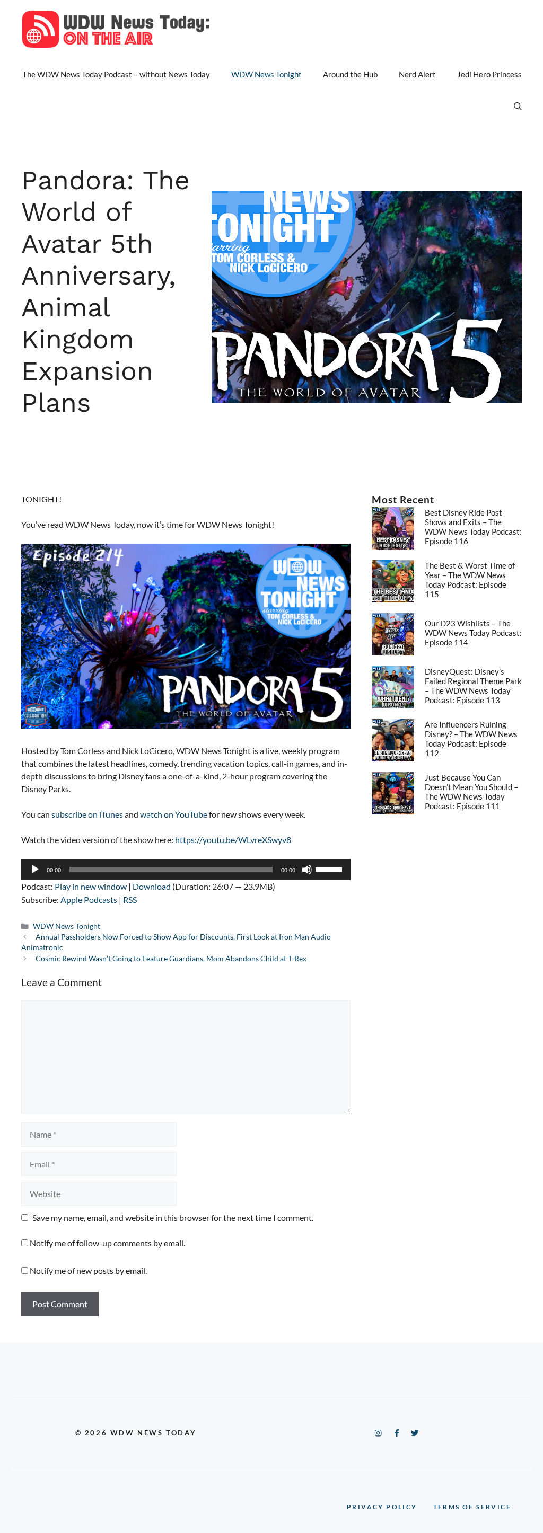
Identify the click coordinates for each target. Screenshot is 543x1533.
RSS (130, 899)
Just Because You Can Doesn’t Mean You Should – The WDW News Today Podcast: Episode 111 (471, 792)
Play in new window (91, 886)
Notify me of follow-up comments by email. (107, 1243)
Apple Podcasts (88, 899)
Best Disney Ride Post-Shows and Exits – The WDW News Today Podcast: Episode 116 (473, 527)
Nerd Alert (417, 74)
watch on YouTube (173, 814)
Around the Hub (350, 74)
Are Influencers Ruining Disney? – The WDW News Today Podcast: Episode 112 (471, 739)
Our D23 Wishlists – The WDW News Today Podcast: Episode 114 (473, 632)
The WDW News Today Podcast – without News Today (116, 74)
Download (152, 886)
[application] (186, 869)
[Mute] (307, 869)
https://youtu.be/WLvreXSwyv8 (233, 840)
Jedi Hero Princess (489, 74)
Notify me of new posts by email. (88, 1270)
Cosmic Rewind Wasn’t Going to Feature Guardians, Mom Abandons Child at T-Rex (171, 958)
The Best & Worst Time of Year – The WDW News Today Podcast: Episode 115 (470, 580)
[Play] (35, 869)
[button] (517, 106)
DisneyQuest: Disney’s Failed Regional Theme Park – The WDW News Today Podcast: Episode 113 (473, 686)
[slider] (330, 868)
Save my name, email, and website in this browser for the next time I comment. (172, 1217)
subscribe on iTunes (87, 814)
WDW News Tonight (266, 74)
